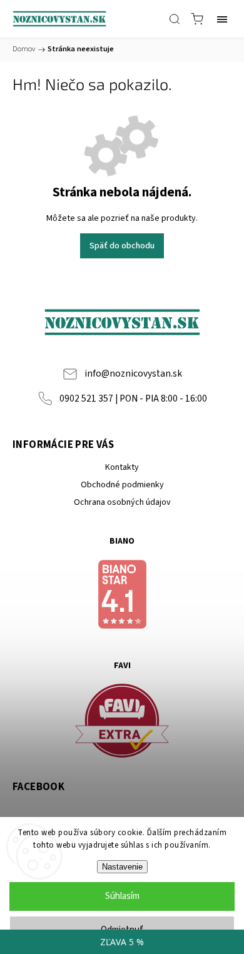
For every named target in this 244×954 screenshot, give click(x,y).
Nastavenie (122, 866)
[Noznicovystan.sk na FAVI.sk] (122, 723)
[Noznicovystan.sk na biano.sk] (122, 596)
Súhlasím (122, 896)
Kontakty (122, 467)
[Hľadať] (174, 18)
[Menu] (222, 18)
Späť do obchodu (122, 246)
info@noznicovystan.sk (133, 373)
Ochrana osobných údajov (122, 502)
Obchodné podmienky (122, 485)
